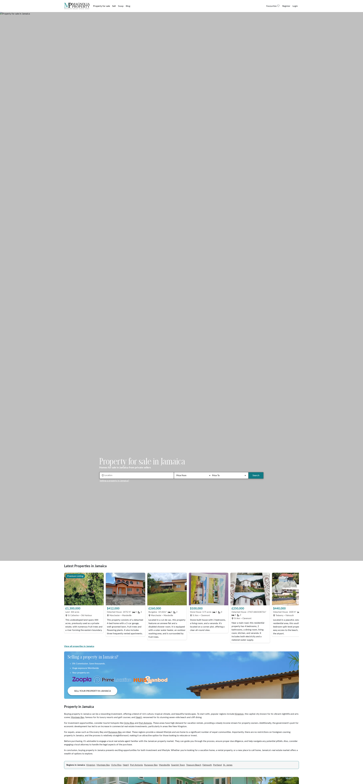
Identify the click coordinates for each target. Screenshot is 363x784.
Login (295, 6)
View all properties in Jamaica (79, 646)
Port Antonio (145, 723)
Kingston (239, 714)
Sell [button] (114, 6)
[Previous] (68, 608)
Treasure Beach (193, 765)
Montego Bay (77, 717)
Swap (121, 6)
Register (286, 6)
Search (256, 475)
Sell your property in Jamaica (92, 691)
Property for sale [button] (101, 6)
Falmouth (207, 765)
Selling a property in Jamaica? (114, 481)
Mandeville (164, 765)
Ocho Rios (129, 723)
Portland (217, 765)
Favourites (271, 6)
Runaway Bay (115, 732)
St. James (227, 765)
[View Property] (84, 589)
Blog (128, 6)
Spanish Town (178, 765)
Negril (139, 717)
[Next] (295, 608)
